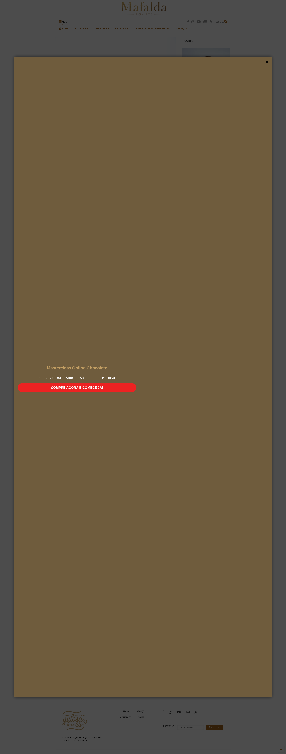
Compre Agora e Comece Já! (77, 387)
